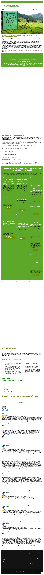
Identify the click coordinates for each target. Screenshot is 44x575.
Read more (27, 546)
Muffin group (18, 571)
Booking (3, 557)
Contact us (3, 559)
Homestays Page (38, 163)
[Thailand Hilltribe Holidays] (13, 5)
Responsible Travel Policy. (15, 157)
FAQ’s (3, 563)
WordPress (32, 571)
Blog (3, 561)
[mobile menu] (3, 9)
